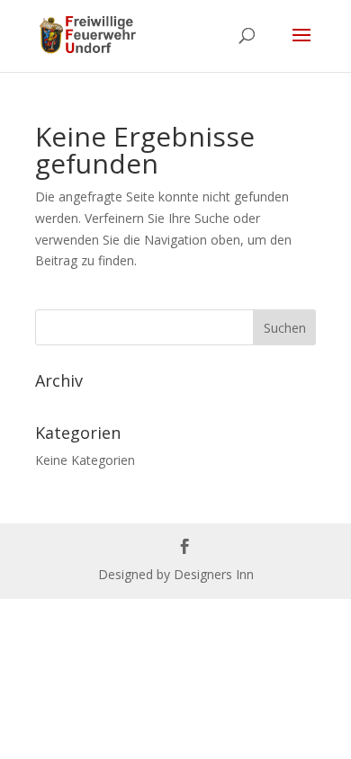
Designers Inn (214, 574)
